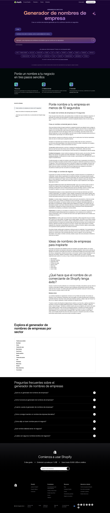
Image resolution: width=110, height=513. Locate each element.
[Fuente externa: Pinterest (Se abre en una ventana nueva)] (78, 507)
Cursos (65, 491)
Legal (40, 505)
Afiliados (49, 497)
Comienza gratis (90, 2)
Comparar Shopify (68, 489)
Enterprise (47, 2)
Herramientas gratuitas (55, 9)
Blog (65, 487)
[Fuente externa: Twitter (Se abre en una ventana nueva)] (81, 505)
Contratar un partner (84, 491)
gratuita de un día (73, 92)
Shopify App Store (51, 492)
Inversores (33, 491)
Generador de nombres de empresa (55, 16)
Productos (35, 2)
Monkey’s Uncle (53, 293)
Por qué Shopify (26, 2)
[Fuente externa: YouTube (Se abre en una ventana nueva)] (84, 505)
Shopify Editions (34, 489)
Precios (41, 2)
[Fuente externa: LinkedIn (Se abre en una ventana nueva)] (92, 505)
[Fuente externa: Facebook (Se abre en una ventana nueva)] (78, 505)
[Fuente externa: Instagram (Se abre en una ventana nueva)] (87, 505)
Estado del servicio (84, 493)
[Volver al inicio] (15, 485)
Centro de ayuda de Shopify (86, 487)
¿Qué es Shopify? (34, 487)
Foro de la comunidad (84, 489)
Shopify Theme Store (51, 490)
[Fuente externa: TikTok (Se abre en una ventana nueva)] (89, 505)
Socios (48, 495)
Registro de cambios (68, 496)
